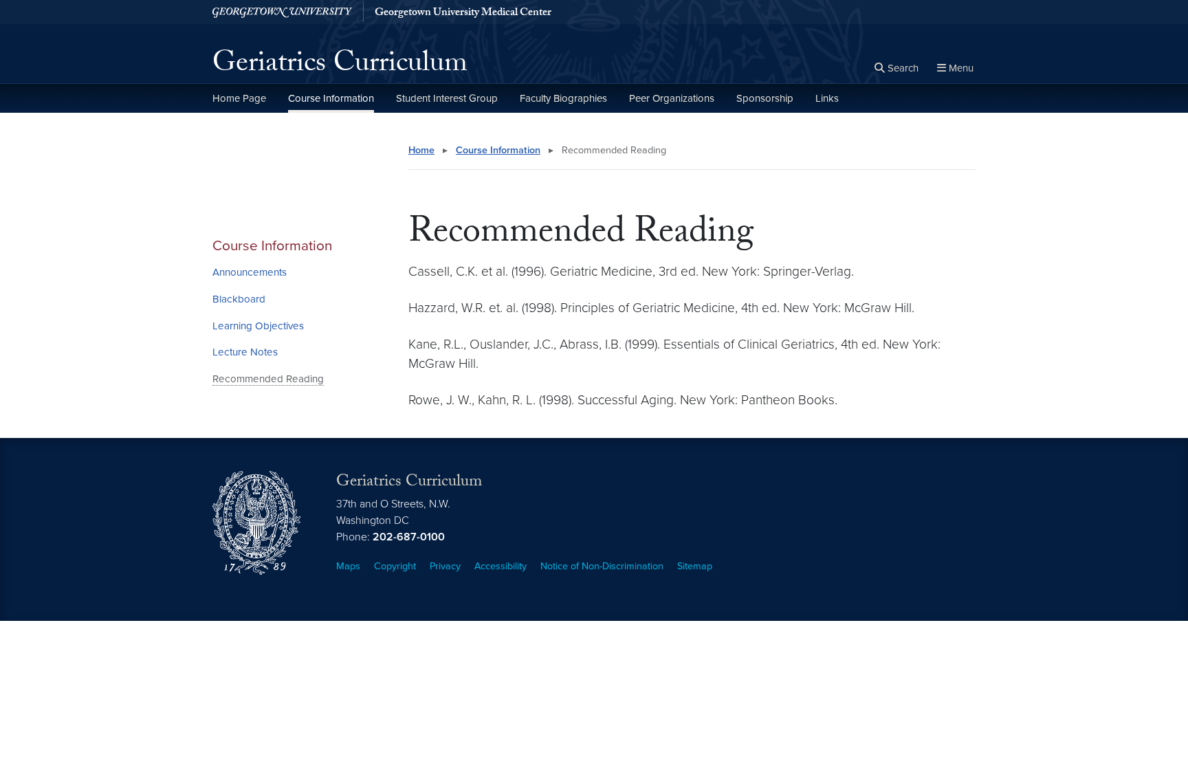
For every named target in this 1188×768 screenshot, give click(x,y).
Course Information (331, 98)
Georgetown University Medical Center (463, 14)
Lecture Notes (245, 352)
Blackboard (238, 299)
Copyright (395, 566)
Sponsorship (764, 98)
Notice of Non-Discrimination (601, 566)
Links (827, 98)
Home (421, 150)
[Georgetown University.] (282, 12)
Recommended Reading (268, 379)
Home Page (239, 98)
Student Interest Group (447, 98)
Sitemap (694, 566)
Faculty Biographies (563, 98)
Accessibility (500, 566)
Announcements (249, 272)
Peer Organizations (671, 98)
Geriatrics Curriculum (340, 66)
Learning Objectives (258, 326)
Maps (348, 566)
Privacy (445, 566)
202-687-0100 (409, 537)
